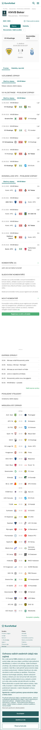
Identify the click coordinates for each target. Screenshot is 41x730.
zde (18, 309)
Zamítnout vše (21, 720)
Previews (24, 635)
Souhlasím (20, 713)
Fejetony (24, 642)
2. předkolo (20, 43)
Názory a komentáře (27, 640)
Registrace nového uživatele (20, 314)
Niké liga (4, 646)
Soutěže (5, 8)
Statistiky (26, 26)
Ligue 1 (4, 642)
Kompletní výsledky (32, 617)
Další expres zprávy (32, 388)
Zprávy (5, 26)
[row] (20, 106)
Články (24, 631)
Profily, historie (26, 646)
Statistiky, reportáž (17, 68)
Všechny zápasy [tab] (8, 81)
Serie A (4, 637)
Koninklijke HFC (30, 37)
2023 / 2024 (7, 21)
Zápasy (34, 8)
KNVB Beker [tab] (21, 81)
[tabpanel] (20, 86)
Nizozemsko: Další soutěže (12, 30)
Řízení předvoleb (20, 726)
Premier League (6, 633)
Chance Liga (5, 644)
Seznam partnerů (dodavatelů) (13, 708)
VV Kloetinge (9, 38)
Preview (6, 68)
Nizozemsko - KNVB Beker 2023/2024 (19, 8)
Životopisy (24, 644)
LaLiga (3, 635)
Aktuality (24, 633)
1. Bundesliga (5, 640)
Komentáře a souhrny (27, 637)
